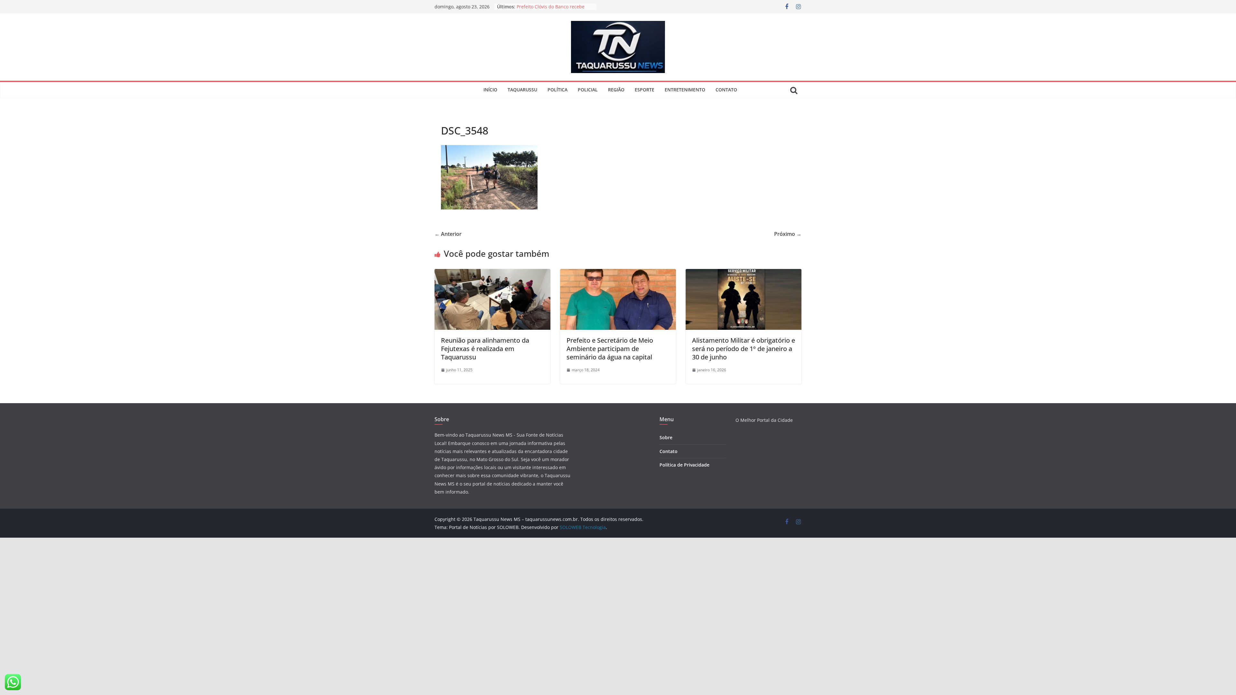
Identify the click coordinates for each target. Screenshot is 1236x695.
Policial (588, 90)
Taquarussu (522, 90)
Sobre (666, 437)
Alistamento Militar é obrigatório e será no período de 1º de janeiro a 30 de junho (743, 348)
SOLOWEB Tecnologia (583, 527)
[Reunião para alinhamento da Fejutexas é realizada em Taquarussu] (492, 273)
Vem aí (524, 7)
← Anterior (448, 233)
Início (490, 90)
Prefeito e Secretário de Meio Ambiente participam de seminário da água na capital (609, 348)
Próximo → (787, 233)
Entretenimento (685, 90)
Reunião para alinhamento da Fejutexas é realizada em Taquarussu (485, 348)
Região (616, 90)
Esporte (644, 90)
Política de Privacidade (684, 465)
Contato (726, 90)
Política (557, 90)
